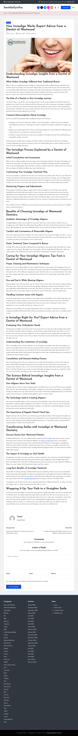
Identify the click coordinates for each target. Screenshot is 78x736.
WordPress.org (58, 613)
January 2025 (32, 632)
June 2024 (31, 651)
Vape (5, 722)
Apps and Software (9, 605)
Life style (6, 670)
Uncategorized (8, 719)
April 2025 (31, 624)
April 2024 (31, 656)
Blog (5, 618)
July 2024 (30, 648)
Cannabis (6, 624)
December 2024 (32, 635)
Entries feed (57, 607)
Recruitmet (7, 686)
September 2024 (33, 643)
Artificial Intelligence (10, 607)
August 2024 (31, 645)
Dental (8, 22)
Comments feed (58, 610)
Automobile (7, 610)
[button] (65, 7)
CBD (5, 629)
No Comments (32, 33)
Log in (56, 605)
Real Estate (7, 684)
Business (6, 621)
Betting (6, 613)
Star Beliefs (7, 705)
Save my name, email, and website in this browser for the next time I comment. (28, 581)
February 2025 (32, 629)
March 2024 (31, 659)
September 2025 (33, 610)
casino (5, 626)
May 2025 (31, 621)
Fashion (6, 648)
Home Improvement (9, 665)
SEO (5, 692)
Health (6, 662)
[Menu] (73, 7)
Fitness (6, 654)
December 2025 (32, 607)
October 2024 (32, 640)
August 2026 (31, 605)
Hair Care (7, 659)
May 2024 (31, 654)
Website (53, 573)
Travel (5, 716)
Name (8, 573)
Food (5, 656)
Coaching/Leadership (10, 632)
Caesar (20, 517)
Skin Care (6, 697)
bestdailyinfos (13, 7)
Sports (6, 703)
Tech (5, 708)
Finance (6, 651)
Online (6, 675)
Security (6, 689)
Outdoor (6, 678)
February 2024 (32, 662)
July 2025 (30, 616)
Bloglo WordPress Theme (54, 733)
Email (31, 573)
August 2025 (31, 613)
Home (5, 13)
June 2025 (31, 618)
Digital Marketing (9, 640)
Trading (6, 714)
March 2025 (31, 626)
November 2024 (32, 637)
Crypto (6, 635)
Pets (5, 681)
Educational (7, 643)
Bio (5, 616)
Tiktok (5, 711)
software (6, 700)
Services (6, 694)
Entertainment (8, 645)
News (5, 673)
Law (5, 667)
